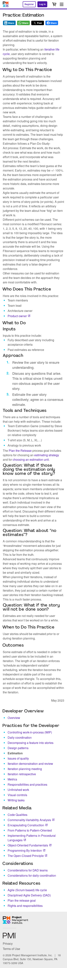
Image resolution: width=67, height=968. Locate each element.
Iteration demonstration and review (30, 763)
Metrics (12, 779)
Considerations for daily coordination (32, 875)
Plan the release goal (22, 900)
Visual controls (17, 795)
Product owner (17, 316)
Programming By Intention (25, 850)
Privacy (8, 943)
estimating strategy (46, 455)
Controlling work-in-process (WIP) (30, 732)
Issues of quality (18, 758)
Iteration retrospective (22, 774)
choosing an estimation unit (31, 459)
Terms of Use (11, 949)
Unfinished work (18, 790)
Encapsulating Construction (26, 825)
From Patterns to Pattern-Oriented (30, 830)
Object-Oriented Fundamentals (28, 845)
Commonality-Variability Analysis (29, 820)
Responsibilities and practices (27, 784)
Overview (14, 718)
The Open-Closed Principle (26, 856)
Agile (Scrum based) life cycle (27, 890)
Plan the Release (20, 450)
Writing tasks (16, 800)
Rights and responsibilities (25, 905)
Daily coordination (20, 737)
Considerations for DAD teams (28, 870)
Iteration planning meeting (25, 769)
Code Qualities (17, 815)
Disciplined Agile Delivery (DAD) (29, 895)
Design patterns (18, 748)
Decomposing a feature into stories (30, 743)
